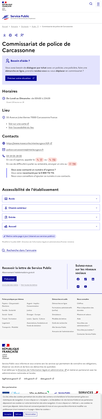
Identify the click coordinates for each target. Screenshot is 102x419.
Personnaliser (30, 414)
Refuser (18, 414)
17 (41, 159)
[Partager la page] (16, 35)
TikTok (85, 279)
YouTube (85, 286)
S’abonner (9, 278)
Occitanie (25, 26)
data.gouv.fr (46, 378)
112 (54, 159)
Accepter (8, 414)
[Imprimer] (10, 35)
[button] (22, 35)
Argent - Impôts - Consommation (33, 304)
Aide (79, 319)
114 (74, 163)
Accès (12, 198)
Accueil (5, 26)
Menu (98, 5)
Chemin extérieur (18, 207)
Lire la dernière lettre (10, 285)
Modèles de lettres (59, 319)
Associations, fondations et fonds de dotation (37, 324)
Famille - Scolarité (9, 310)
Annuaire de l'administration (63, 331)
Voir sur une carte (17, 123)
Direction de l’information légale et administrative (41, 370)
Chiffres (80, 303)
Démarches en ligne (59, 303)
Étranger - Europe (33, 314)
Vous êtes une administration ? (83, 324)
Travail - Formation (9, 319)
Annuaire (14, 26)
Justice (29, 310)
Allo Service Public (59, 327)
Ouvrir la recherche (91, 3)
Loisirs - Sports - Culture (36, 319)
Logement (6, 323)
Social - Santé (7, 314)
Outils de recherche (59, 323)
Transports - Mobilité (10, 327)
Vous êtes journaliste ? (85, 330)
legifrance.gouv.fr (10, 378)
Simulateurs (56, 314)
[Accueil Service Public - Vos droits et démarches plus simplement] (19, 20)
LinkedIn (93, 279)
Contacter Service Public (86, 334)
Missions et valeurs (84, 314)
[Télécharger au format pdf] (4, 35)
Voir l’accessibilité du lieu (21, 127)
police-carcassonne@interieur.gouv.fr (25, 149)
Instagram (78, 286)
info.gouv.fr (29, 378)
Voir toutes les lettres (29, 285)
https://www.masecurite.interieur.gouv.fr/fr (28, 143)
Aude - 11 (35, 26)
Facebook (78, 279)
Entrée (12, 217)
